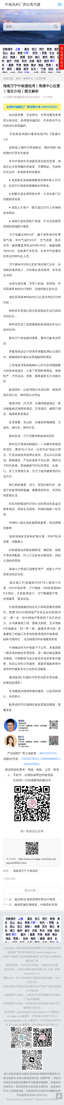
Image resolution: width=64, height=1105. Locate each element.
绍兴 (50, 68)
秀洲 (48, 65)
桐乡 (33, 65)
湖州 (9, 68)
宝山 (5, 52)
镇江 (37, 57)
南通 (22, 57)
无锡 (31, 60)
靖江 (52, 57)
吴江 (5, 57)
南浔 (25, 68)
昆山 (12, 926)
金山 (12, 52)
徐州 (46, 60)
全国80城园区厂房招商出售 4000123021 (32, 106)
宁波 (43, 68)
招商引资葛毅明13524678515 (23, 97)
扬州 (19, 930)
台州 (58, 68)
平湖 (18, 65)
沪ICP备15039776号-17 (45, 1024)
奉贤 (20, 52)
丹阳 (16, 60)
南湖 (25, 65)
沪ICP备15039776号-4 (44, 1016)
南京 (39, 60)
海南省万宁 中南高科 (25, 870)
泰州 (44, 57)
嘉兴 (23, 934)
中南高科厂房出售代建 (23, 4)
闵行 (41, 49)
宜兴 (30, 57)
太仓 (51, 52)
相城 (12, 57)
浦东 (56, 49)
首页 (18, 78)
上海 (17, 49)
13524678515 (30, 758)
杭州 (25, 938)
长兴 (33, 68)
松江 (34, 49)
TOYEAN (52, 1099)
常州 (24, 60)
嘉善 (11, 65)
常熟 (44, 52)
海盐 (40, 65)
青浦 (49, 49)
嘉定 (26, 49)
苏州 (35, 52)
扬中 (9, 60)
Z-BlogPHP (27, 1099)
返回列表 (30, 890)
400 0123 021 (48, 753)
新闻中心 (28, 78)
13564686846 (49, 758)
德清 (18, 68)
